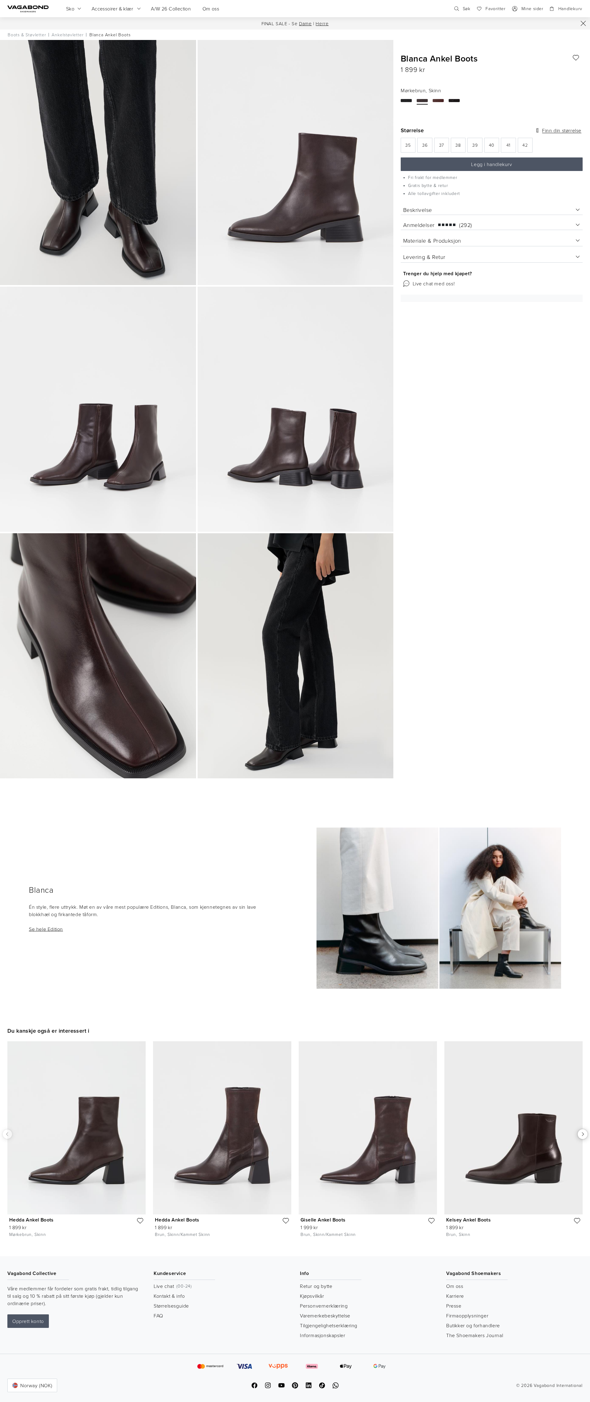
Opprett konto (28, 1321)
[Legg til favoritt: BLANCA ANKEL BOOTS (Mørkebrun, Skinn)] (576, 58)
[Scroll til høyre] (583, 1134)
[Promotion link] (439, 908)
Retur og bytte (316, 1286)
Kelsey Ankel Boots (468, 1219)
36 (427, 147)
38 (460, 147)
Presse (454, 1305)
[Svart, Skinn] (406, 100)
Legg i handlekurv (491, 164)
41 (511, 147)
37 (444, 147)
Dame (305, 23)
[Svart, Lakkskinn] (454, 100)
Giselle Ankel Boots (323, 1219)
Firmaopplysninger (467, 1315)
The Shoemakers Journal (474, 1335)
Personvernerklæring (324, 1305)
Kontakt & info (169, 1296)
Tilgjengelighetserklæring (328, 1325)
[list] (295, 1144)
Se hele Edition (46, 928)
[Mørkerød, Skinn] (438, 100)
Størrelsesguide (171, 1305)
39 (477, 147)
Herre (322, 23)
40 (494, 147)
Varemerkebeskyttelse (325, 1315)
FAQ (158, 1315)
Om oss (454, 1286)
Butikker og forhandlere (473, 1325)
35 (410, 147)
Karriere (455, 1296)
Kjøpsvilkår (312, 1296)
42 (527, 147)
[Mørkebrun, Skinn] (422, 100)
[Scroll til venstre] (7, 1134)
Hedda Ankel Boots (31, 1219)
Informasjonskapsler (322, 1335)
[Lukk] (583, 23)
